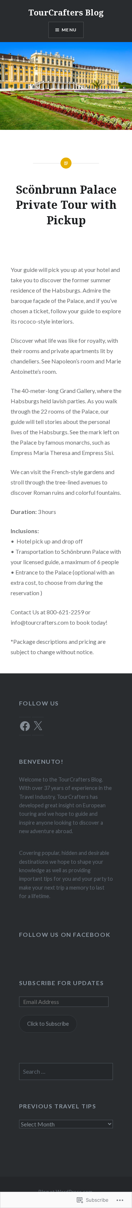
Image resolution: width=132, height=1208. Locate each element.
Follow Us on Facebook (65, 934)
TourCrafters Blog (66, 12)
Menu (69, 29)
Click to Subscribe (48, 1024)
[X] (38, 726)
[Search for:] (66, 1072)
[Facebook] (25, 726)
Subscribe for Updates (61, 982)
